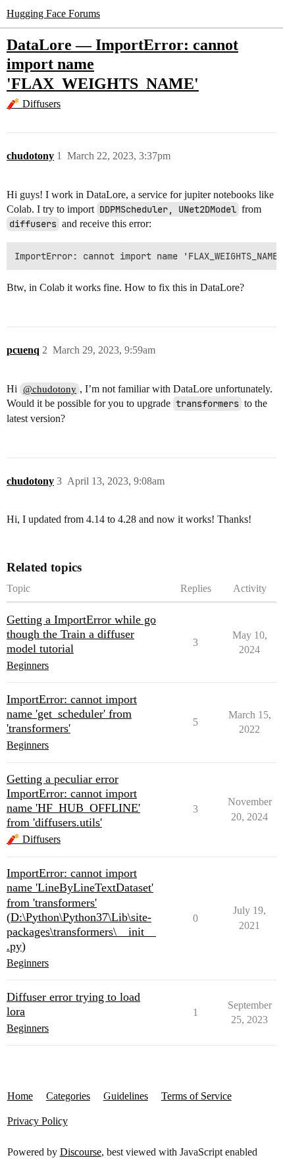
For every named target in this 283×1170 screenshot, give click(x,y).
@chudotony (49, 389)
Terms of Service (196, 1096)
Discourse (80, 1151)
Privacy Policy (37, 1121)
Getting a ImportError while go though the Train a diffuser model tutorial (81, 634)
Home (20, 1096)
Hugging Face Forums (53, 13)
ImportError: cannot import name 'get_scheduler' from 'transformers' (72, 714)
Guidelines (125, 1096)
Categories (68, 1096)
